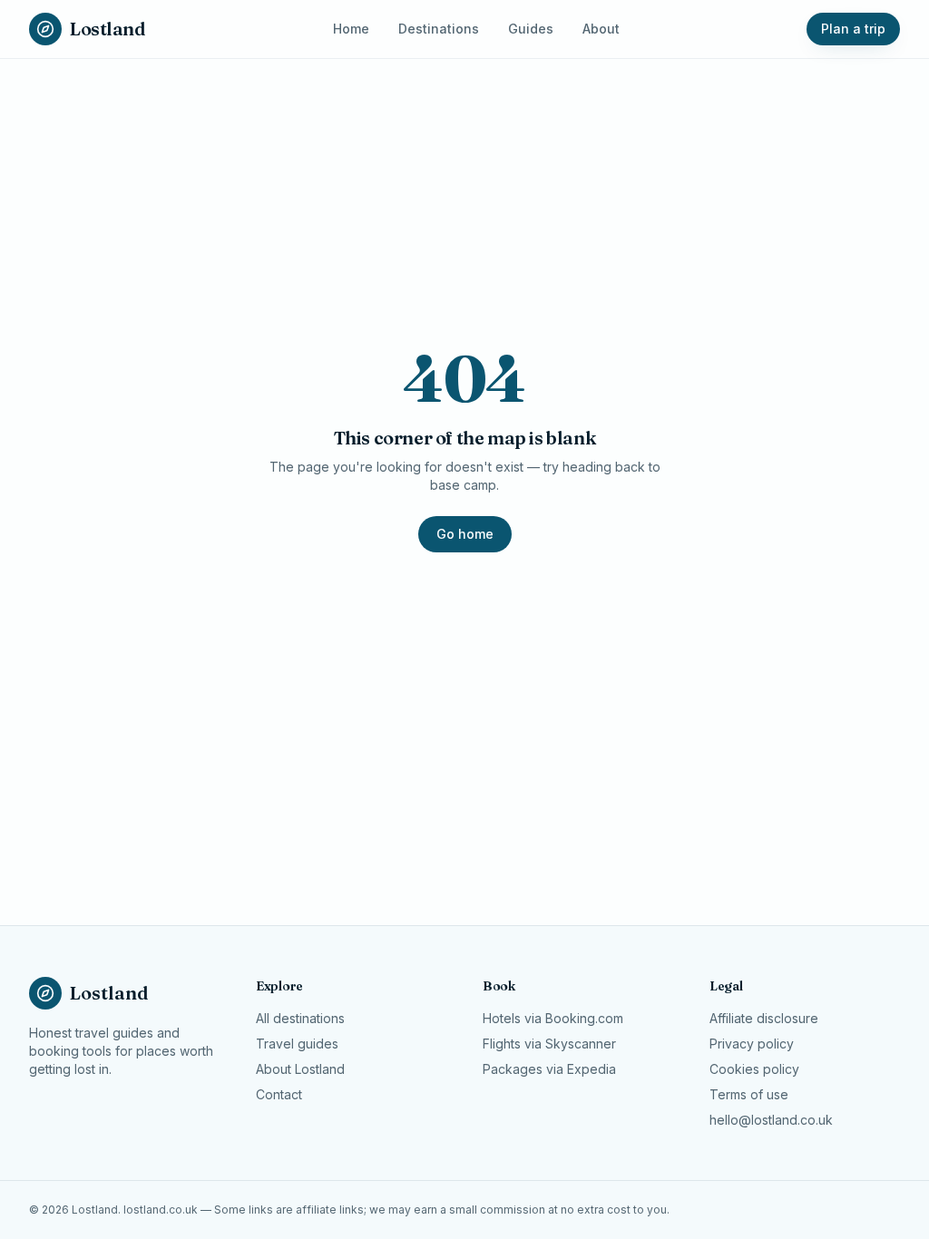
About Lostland (300, 1069)
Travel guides (297, 1043)
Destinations (438, 28)
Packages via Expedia (549, 1069)
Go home (465, 533)
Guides (530, 28)
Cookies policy (754, 1069)
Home (351, 28)
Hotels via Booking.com (553, 1018)
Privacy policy (751, 1043)
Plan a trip (853, 28)
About (601, 28)
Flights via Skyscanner (549, 1043)
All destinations (300, 1018)
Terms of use (748, 1094)
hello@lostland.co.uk (771, 1119)
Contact (279, 1094)
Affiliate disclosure (763, 1018)
